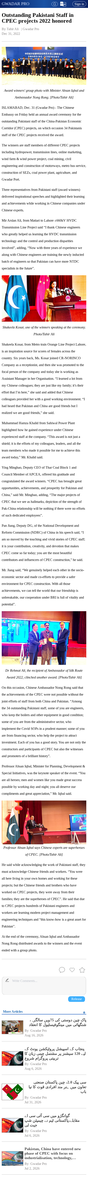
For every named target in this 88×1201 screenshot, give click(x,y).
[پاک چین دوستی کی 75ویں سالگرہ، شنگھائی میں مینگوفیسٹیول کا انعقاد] (12, 1028)
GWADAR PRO (15, 3)
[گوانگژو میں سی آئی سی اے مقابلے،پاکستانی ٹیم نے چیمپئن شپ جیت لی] (12, 1125)
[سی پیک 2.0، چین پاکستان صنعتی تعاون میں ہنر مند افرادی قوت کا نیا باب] (12, 1092)
